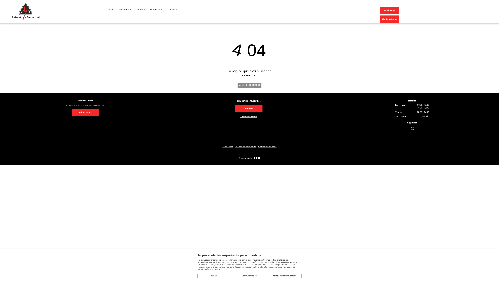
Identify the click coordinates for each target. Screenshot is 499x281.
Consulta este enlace (264, 267)
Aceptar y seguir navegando (284, 275)
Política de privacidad (245, 146)
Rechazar (214, 275)
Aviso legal (227, 146)
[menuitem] (110, 10)
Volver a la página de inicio (249, 85)
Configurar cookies (249, 275)
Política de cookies (267, 146)
